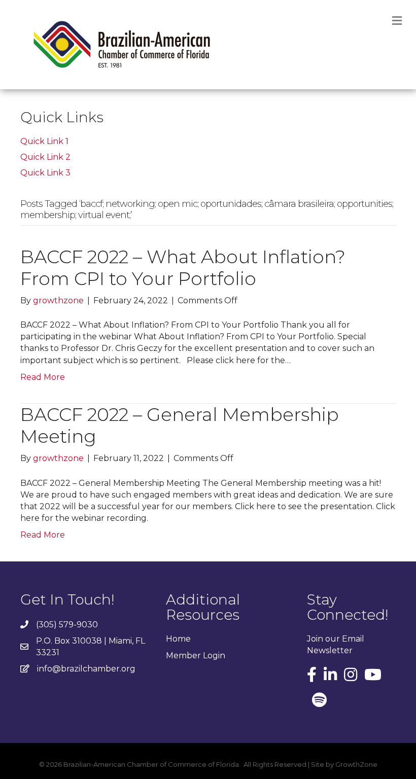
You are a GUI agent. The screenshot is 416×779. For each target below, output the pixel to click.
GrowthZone (356, 764)
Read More (42, 377)
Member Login (195, 655)
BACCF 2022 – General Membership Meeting (179, 425)
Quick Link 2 (45, 157)
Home (178, 639)
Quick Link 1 (44, 141)
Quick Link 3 (45, 173)
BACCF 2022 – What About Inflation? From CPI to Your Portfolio (182, 267)
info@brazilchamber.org (86, 669)
